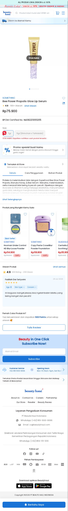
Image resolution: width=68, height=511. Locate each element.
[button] (34, 150)
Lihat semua (59, 266)
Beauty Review (45, 402)
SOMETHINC (9, 97)
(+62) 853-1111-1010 (40, 441)
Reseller (31, 402)
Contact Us (27, 397)
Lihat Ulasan (30, 105)
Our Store (20, 402)
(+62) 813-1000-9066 (42, 420)
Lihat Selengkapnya (12, 199)
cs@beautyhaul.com (39, 424)
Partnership (51, 397)
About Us (15, 397)
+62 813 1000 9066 (17, 371)
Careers (39, 397)
